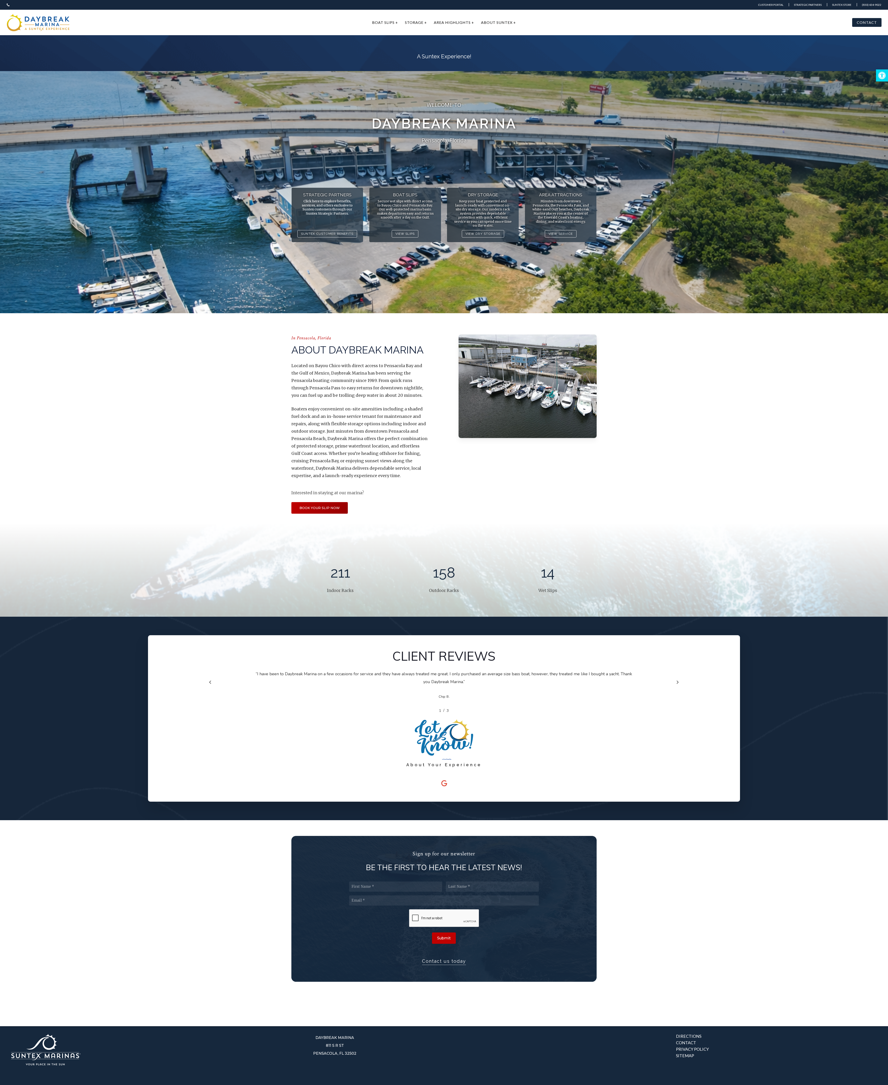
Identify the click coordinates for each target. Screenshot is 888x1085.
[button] (882, 75)
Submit (444, 938)
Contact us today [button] (444, 961)
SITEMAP (685, 1055)
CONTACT (686, 1042)
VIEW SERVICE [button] (561, 233)
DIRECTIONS (688, 1036)
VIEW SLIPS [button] (405, 233)
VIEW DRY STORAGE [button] (483, 233)
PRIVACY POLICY (692, 1049)
